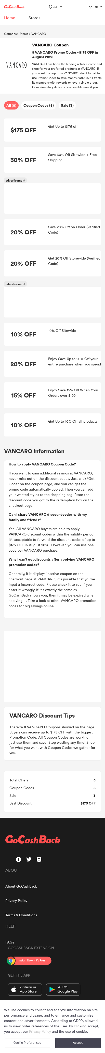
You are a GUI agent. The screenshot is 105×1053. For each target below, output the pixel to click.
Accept (78, 1043)
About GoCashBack (21, 886)
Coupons (10, 33)
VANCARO (38, 33)
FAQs (9, 942)
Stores (24, 33)
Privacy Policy (16, 900)
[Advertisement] (52, 666)
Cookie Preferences (27, 1043)
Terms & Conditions (21, 914)
